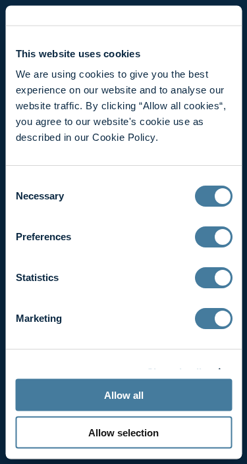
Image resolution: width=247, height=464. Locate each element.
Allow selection (123, 432)
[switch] (213, 236)
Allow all (124, 395)
